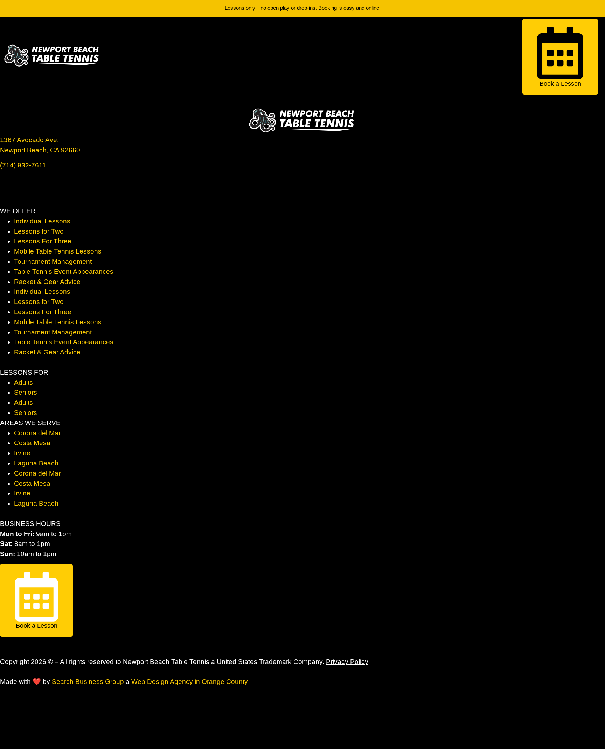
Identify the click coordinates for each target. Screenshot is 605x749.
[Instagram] (28, 184)
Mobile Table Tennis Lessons (58, 251)
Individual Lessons (42, 221)
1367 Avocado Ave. (29, 140)
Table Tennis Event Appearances (63, 271)
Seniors (25, 392)
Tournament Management (53, 261)
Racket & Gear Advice (47, 281)
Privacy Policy (347, 661)
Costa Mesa (32, 442)
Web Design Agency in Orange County (189, 681)
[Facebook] (9, 184)
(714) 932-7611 (23, 165)
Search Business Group (88, 681)
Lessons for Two (39, 231)
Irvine (22, 453)
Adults (23, 382)
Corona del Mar (37, 433)
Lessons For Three (42, 241)
